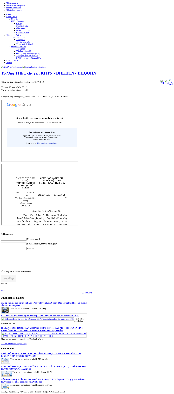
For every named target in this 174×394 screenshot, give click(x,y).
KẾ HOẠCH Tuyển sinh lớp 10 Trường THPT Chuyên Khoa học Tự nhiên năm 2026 (40, 316)
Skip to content (12, 3)
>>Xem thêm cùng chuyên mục (13, 343)
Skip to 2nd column (14, 10)
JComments (87, 293)
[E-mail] (171, 84)
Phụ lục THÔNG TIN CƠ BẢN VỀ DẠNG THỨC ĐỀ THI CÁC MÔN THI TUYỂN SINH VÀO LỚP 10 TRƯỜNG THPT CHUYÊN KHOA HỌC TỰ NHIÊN (42, 329)
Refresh (4, 283)
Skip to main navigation (15, 5)
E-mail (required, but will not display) (42, 244)
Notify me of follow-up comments (17, 271)
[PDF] (162, 83)
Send (3, 290)
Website (30, 248)
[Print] (167, 83)
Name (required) (33, 239)
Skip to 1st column (13, 8)
